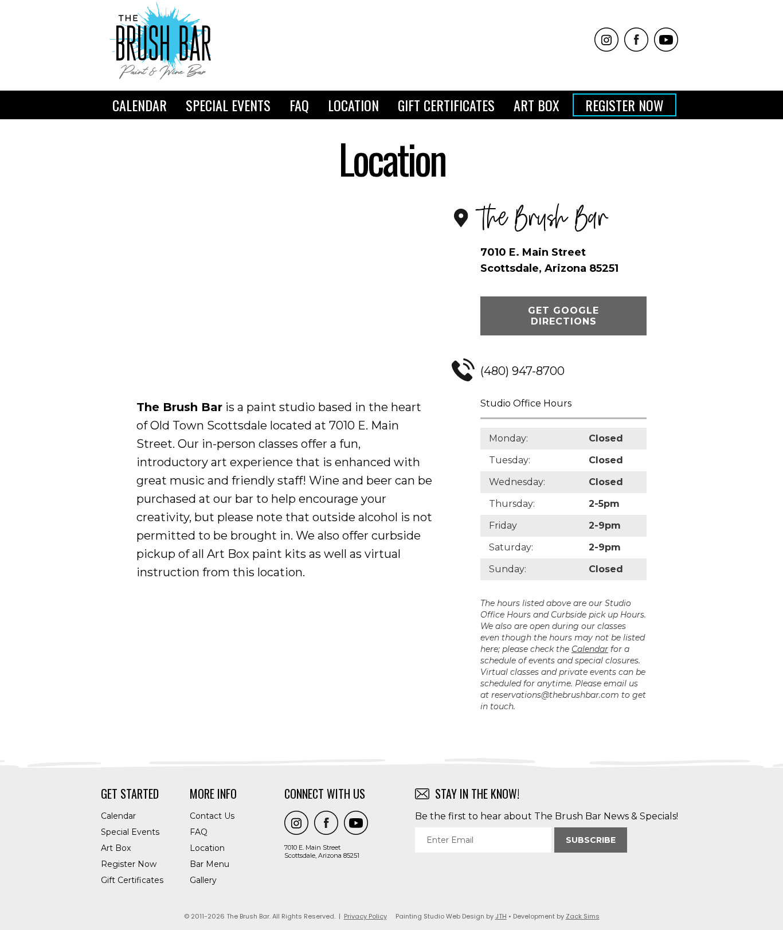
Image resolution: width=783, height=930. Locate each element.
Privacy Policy (365, 916)
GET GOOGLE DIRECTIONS (563, 316)
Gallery (203, 880)
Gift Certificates (446, 105)
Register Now (624, 105)
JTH (501, 916)
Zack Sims (583, 916)
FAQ (299, 105)
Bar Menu (209, 864)
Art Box (536, 105)
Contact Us (212, 816)
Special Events (228, 105)
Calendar (139, 105)
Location (353, 105)
